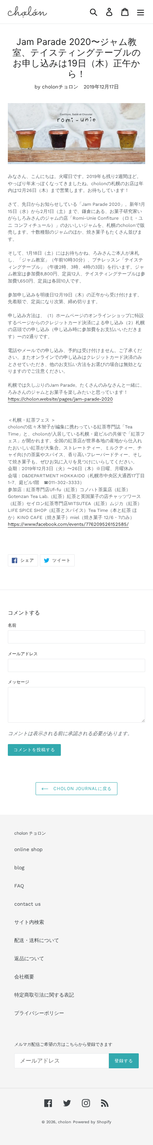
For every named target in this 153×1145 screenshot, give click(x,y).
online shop (28, 849)
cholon (64, 1122)
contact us (27, 904)
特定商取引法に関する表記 (44, 995)
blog (19, 867)
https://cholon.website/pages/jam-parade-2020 (60, 399)
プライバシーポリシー (39, 1013)
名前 (12, 625)
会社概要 (24, 976)
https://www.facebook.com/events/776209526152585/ (68, 524)
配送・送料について (36, 940)
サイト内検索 (29, 922)
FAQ (19, 886)
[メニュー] (140, 12)
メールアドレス (23, 653)
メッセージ (18, 682)
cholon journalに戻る (82, 788)
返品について (29, 958)
